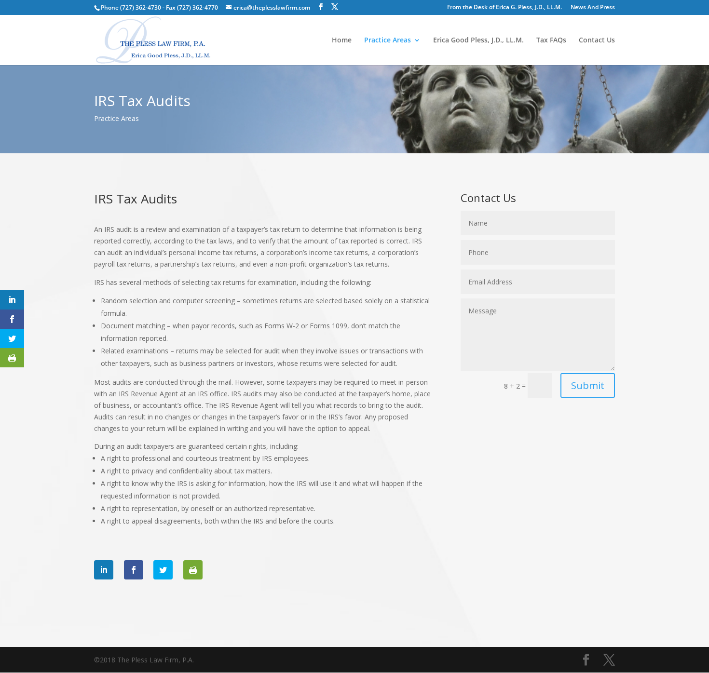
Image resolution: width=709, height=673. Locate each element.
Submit (587, 385)
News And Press (593, 7)
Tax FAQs (551, 40)
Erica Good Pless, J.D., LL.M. (478, 40)
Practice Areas (387, 40)
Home (342, 40)
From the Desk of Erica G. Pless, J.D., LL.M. (504, 7)
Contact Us (597, 40)
